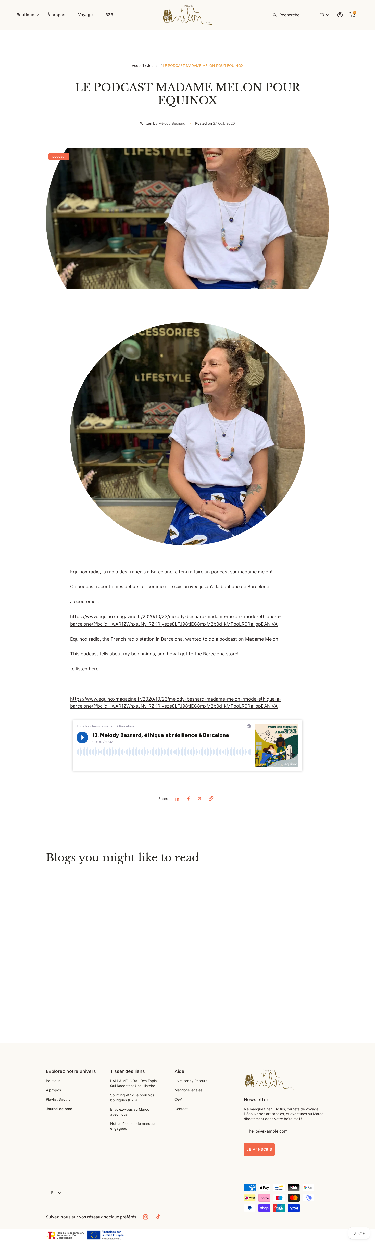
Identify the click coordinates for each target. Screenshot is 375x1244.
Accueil (138, 65)
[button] (211, 798)
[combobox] (293, 14)
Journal (153, 65)
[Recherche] (276, 14)
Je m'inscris (259, 1149)
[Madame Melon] (187, 15)
